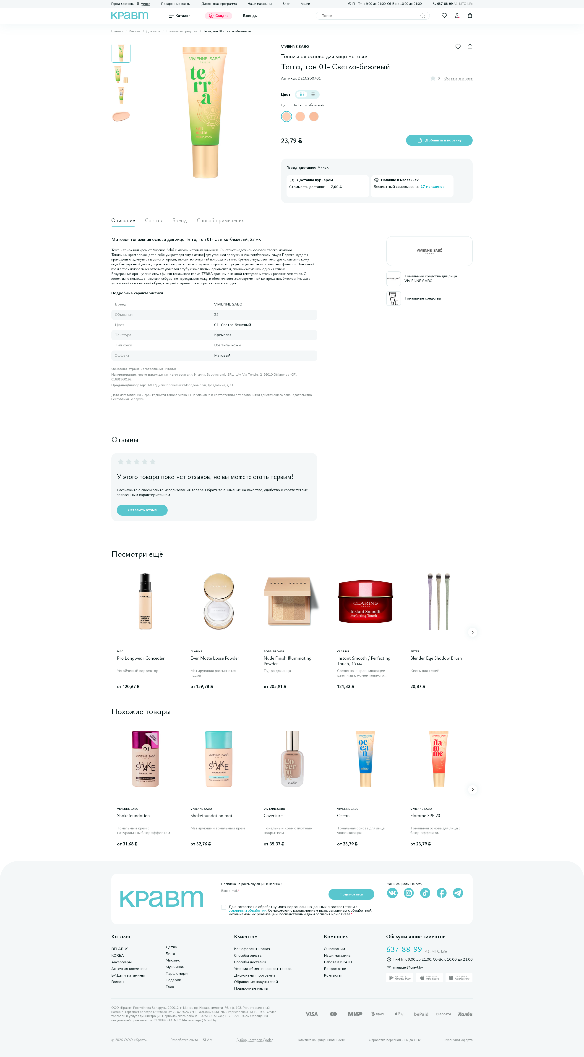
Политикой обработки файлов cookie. (453, 1020)
